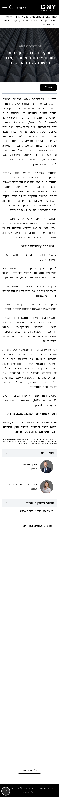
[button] (6, 792)
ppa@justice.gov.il (46, 405)
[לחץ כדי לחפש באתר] (11, 7)
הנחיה (6, 103)
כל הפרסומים (29, 770)
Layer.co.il (25, 792)
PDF (49, 87)
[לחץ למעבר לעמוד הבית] (44, 7)
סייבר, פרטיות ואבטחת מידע (36, 511)
